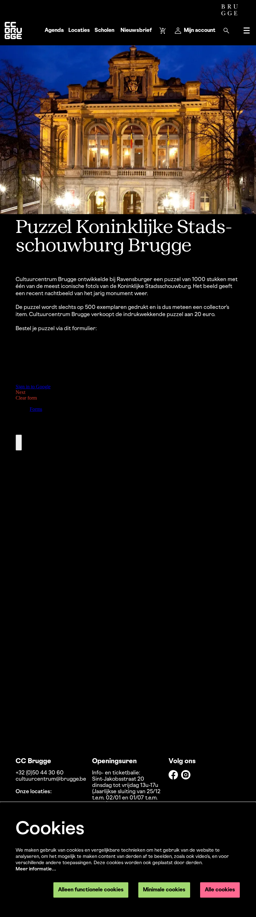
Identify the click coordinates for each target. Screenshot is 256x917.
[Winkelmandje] (163, 30)
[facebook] (173, 774)
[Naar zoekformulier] (226, 30)
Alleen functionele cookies (91, 890)
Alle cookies (220, 890)
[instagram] (185, 774)
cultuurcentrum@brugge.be (51, 779)
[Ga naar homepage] (13, 30)
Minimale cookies (164, 890)
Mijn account (199, 30)
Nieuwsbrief (136, 30)
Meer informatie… (36, 869)
